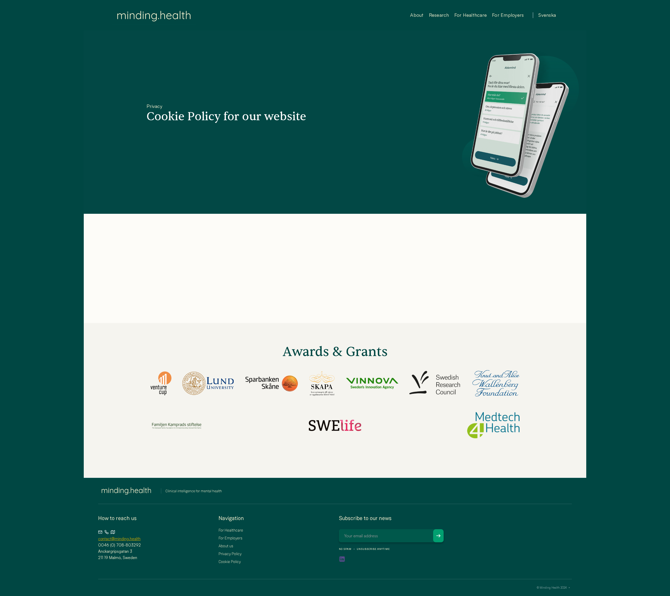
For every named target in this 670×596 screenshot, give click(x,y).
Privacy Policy (230, 553)
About (416, 15)
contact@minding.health (119, 538)
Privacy (154, 106)
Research (439, 15)
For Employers (508, 15)
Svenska (547, 15)
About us (226, 546)
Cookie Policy (230, 561)
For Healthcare (470, 15)
